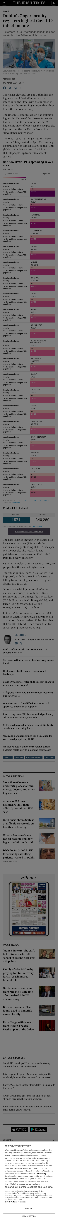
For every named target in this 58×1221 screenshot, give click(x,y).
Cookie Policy (41, 1174)
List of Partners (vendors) (15, 1202)
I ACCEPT (29, 1209)
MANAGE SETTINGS (29, 1216)
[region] (29, 1181)
